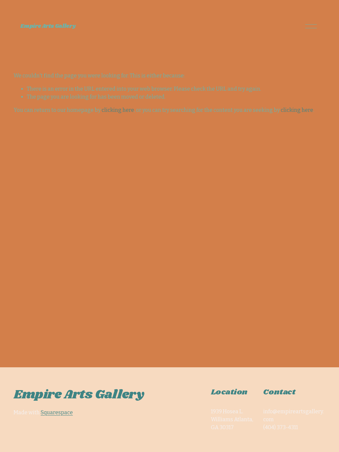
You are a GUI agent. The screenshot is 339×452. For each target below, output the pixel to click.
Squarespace (57, 412)
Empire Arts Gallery (47, 26)
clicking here (118, 110)
